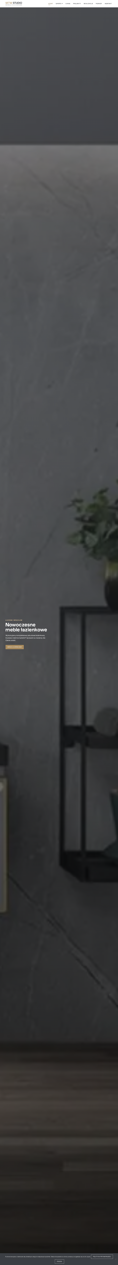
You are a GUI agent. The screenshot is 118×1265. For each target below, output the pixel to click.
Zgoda (59, 1261)
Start (50, 3)
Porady (99, 3)
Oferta (58, 3)
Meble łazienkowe (14, 647)
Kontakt (108, 3)
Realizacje (88, 3)
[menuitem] (51, 3)
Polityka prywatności (102, 1256)
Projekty (77, 3)
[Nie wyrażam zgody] (116, 1259)
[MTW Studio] (14, 4)
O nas (68, 3)
